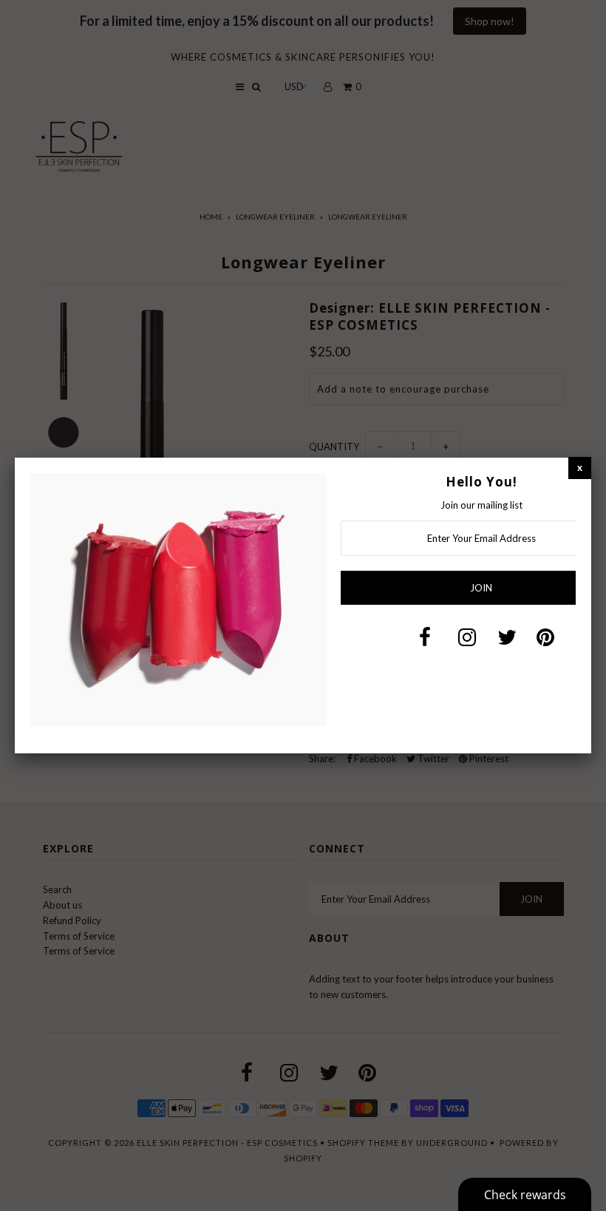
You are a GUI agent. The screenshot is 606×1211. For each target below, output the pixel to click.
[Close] (579, 467)
